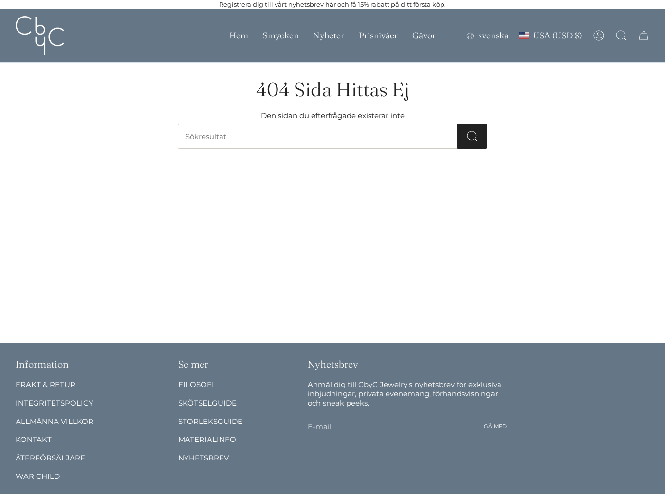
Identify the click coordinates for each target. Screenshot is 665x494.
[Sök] (472, 136)
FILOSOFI (196, 384)
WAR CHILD (38, 476)
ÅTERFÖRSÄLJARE (50, 457)
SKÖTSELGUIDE (207, 402)
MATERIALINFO (207, 439)
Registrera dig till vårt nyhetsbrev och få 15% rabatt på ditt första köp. (332, 4)
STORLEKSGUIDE (210, 421)
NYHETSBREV (203, 457)
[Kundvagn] (643, 35)
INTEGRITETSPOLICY (54, 402)
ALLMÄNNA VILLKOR (54, 421)
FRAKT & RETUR (45, 384)
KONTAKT (34, 439)
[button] (281, 35)
